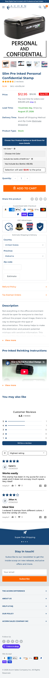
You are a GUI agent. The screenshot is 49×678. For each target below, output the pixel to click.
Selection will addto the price (23, 170)
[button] (8, 81)
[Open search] (40, 7)
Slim (4, 86)
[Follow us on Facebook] (3, 641)
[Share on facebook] (40, 486)
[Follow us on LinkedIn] (21, 641)
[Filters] (4, 453)
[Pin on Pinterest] (36, 199)
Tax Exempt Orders (11, 295)
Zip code (8, 262)
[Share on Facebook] (32, 199)
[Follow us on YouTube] (16, 641)
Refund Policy (9, 287)
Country (8, 240)
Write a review (24, 443)
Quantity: (6, 178)
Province (8, 251)
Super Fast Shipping (24, 537)
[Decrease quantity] (15, 178)
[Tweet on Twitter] (40, 199)
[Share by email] (45, 199)
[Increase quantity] (27, 178)
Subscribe (24, 579)
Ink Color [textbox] (24, 148)
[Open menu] (3, 7)
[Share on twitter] (45, 486)
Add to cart (27, 188)
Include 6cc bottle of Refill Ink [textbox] (24, 158)
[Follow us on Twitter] (8, 641)
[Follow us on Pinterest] (12, 641)
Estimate (12, 276)
